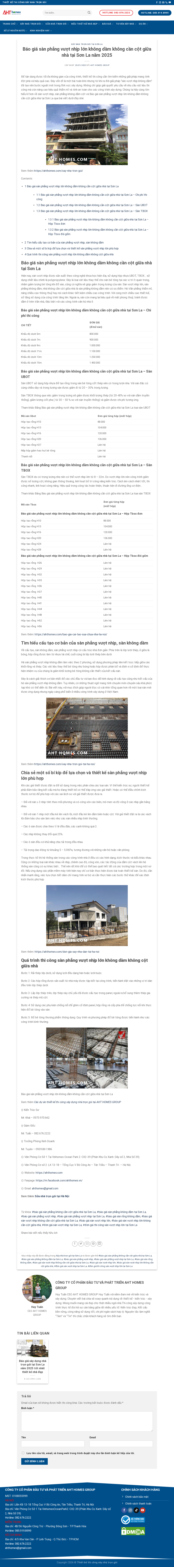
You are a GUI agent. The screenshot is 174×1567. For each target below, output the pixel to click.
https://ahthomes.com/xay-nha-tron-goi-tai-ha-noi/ (64, 764)
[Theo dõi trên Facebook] (157, 2)
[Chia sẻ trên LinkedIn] (99, 1244)
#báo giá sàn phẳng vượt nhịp (38, 1216)
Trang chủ (9, 24)
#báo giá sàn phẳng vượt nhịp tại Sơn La (81, 1216)
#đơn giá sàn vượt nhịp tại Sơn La (62, 1225)
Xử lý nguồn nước (14, 30)
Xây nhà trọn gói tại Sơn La (87, 44)
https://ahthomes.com (49, 1172)
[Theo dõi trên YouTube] (170, 2)
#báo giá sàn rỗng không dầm (123, 1216)
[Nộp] (89, 13)
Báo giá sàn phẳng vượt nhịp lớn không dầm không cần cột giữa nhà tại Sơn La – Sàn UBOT (92, 205)
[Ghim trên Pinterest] (93, 1244)
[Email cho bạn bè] (87, 1244)
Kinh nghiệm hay (40, 30)
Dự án (142, 24)
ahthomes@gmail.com (45, 1188)
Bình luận (27, 1408)
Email (93, 1437)
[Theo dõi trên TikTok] (136, 1510)
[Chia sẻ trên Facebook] (75, 1244)
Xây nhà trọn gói (30, 24)
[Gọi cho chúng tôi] (167, 2)
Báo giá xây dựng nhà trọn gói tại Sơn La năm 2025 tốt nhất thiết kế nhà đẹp (32, 1366)
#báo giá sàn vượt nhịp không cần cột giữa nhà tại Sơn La (60, 1262)
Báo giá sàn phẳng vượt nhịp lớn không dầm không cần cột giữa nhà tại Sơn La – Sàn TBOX (92, 211)
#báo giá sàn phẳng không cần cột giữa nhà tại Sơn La (64, 1212)
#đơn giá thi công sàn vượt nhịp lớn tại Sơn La (110, 1225)
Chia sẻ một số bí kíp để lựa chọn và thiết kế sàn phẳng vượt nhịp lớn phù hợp (72, 248)
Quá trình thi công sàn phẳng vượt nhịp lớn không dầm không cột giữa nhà (69, 254)
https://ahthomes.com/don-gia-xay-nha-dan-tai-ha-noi (67, 951)
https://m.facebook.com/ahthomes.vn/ (59, 1180)
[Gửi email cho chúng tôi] (163, 2)
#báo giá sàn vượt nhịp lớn (94, 1220)
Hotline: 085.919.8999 (18, 1530)
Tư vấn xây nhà (125, 24)
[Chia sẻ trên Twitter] (81, 1244)
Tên (23, 1437)
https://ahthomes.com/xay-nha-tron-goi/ (58, 170)
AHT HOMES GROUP (99, 65)
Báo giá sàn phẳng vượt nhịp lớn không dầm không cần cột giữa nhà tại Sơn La (72, 186)
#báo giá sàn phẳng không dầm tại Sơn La (121, 1212)
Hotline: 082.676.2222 (18, 1517)
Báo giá (106, 24)
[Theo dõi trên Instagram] (160, 2)
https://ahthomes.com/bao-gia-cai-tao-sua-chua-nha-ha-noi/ (71, 634)
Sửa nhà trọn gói (55, 24)
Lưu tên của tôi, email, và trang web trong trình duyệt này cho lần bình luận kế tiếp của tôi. (81, 1453)
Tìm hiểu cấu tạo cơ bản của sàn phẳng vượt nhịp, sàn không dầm (64, 242)
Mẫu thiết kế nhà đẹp (84, 24)
